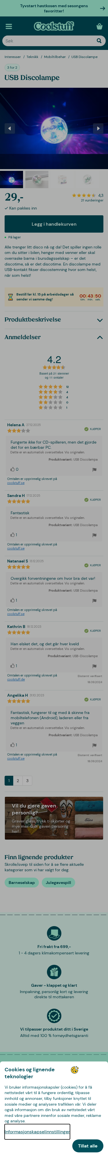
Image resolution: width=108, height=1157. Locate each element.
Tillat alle (88, 1146)
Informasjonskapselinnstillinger (37, 1132)
